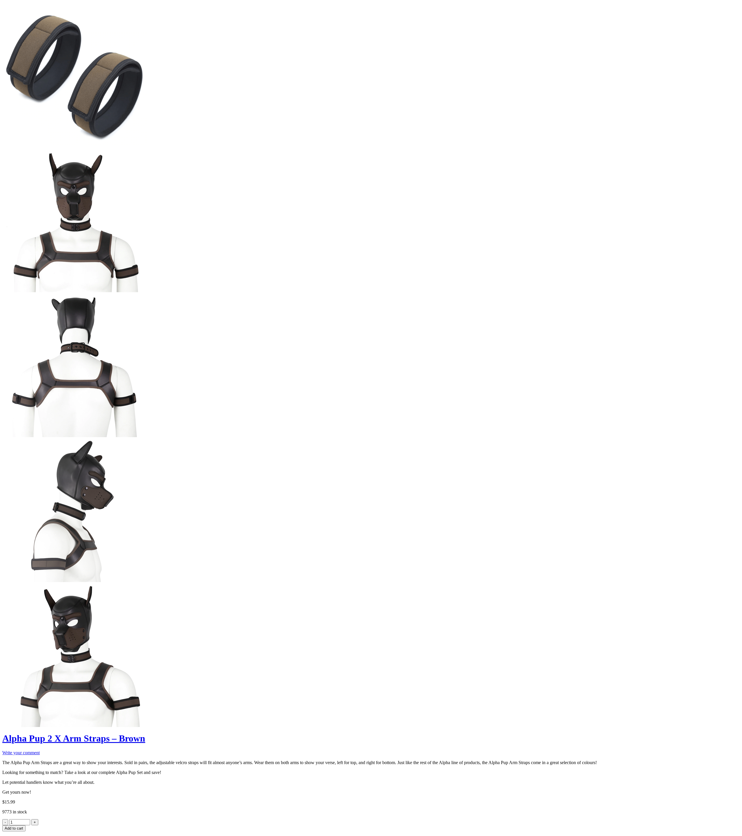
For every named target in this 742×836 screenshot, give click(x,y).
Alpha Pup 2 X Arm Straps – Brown (73, 738)
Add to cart (14, 828)
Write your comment (21, 752)
